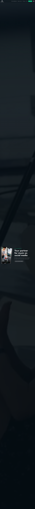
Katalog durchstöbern (19, 261)
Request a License (20, 1)
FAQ (26, 1)
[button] (33, 1)
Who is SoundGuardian (14, 1)
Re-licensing (24, 1)
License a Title (30, 1)
